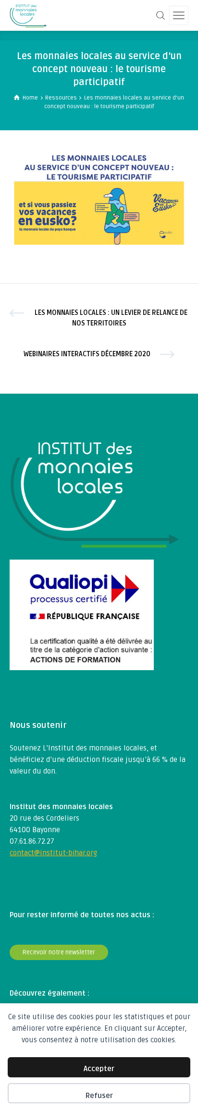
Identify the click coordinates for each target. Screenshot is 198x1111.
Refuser (99, 1095)
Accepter (99, 1068)
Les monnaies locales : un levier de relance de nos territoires (111, 318)
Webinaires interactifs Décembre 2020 (87, 354)
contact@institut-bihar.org (53, 853)
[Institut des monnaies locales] (28, 15)
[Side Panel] (178, 15)
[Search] (160, 15)
